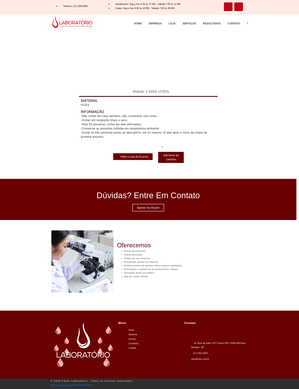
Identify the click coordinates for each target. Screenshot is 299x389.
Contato (234, 23)
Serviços (189, 23)
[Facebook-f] (228, 6)
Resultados (212, 23)
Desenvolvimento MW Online (71, 385)
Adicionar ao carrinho (171, 157)
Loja (172, 23)
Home (138, 23)
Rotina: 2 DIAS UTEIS (151, 91)
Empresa (155, 23)
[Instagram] (238, 6)
